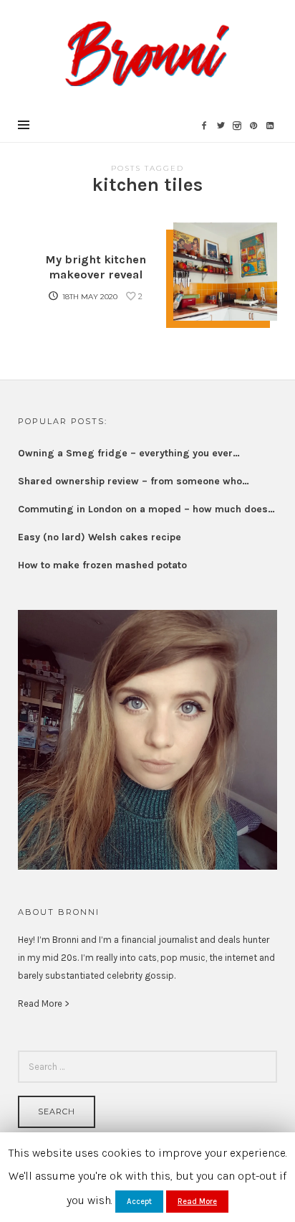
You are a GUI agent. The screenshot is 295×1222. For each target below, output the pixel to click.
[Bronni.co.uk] (147, 52)
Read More (197, 1201)
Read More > (43, 1003)
